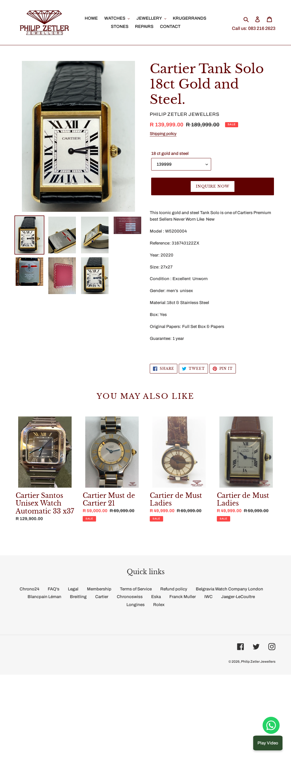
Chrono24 (29, 589)
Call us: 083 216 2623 (253, 28)
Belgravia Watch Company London (229, 589)
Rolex (159, 604)
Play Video (267, 743)
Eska (156, 596)
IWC (208, 596)
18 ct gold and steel (170, 153)
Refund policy (173, 589)
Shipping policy (163, 134)
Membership (99, 589)
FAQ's (53, 589)
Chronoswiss (130, 596)
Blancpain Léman (44, 596)
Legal (73, 589)
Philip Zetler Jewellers (258, 662)
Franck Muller (182, 596)
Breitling (78, 596)
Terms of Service (136, 589)
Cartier (101, 596)
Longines (135, 604)
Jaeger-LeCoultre (238, 596)
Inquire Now (212, 186)
